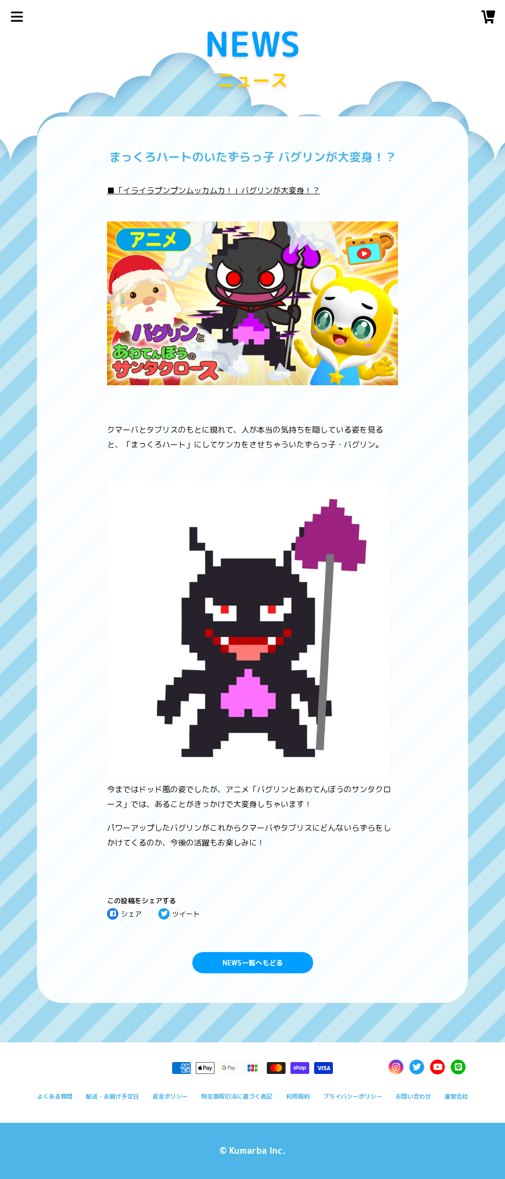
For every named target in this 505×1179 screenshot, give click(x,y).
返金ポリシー (170, 1096)
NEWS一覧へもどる (252, 962)
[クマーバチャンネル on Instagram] (396, 1067)
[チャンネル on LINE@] (458, 1067)
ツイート (186, 914)
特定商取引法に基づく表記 (236, 1096)
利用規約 (298, 1096)
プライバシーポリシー (352, 1096)
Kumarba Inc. (257, 1150)
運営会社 (456, 1096)
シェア (131, 914)
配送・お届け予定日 (112, 1096)
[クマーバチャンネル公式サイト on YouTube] (437, 1067)
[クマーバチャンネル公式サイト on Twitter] (416, 1067)
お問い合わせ (413, 1096)
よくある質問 (54, 1096)
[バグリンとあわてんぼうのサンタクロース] (252, 382)
